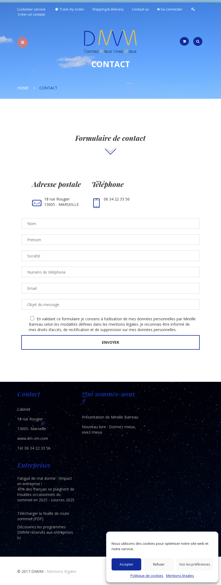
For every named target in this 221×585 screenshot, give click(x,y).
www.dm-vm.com (32, 438)
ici (19, 537)
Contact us (140, 9)
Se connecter (171, 9)
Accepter (126, 564)
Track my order (72, 9)
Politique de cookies (146, 575)
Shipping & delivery (108, 9)
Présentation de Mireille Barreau (110, 417)
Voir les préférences (194, 564)
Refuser (159, 564)
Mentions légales (180, 575)
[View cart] (184, 41)
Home (23, 87)
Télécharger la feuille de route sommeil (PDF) (43, 516)
